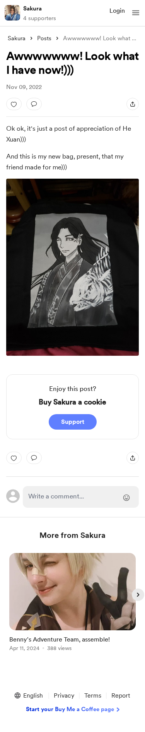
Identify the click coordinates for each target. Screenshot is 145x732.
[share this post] (132, 104)
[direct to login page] (81, 497)
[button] (135, 12)
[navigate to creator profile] (12, 12)
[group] (72, 606)
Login (117, 10)
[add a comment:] (34, 104)
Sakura (32, 8)
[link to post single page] (72, 603)
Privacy (64, 695)
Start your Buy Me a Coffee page (70, 709)
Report (120, 695)
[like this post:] (14, 104)
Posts (44, 38)
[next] (138, 595)
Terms (92, 695)
